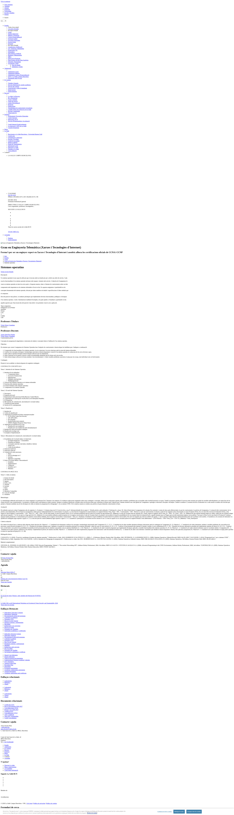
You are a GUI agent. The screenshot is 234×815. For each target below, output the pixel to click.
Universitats (7, 11)
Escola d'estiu (12, 42)
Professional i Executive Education (18, 116)
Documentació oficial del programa (14, 637)
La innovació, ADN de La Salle (17, 126)
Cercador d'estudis (13, 29)
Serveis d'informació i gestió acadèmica (19, 85)
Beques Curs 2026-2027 (11, 709)
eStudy (6, 684)
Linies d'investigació (14, 103)
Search (6, 17)
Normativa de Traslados (11, 629)
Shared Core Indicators (11, 655)
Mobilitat (7, 645)
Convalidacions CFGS (10, 713)
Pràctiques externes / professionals (14, 644)
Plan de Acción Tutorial (11, 621)
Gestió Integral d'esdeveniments (17, 124)
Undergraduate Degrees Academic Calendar (17, 660)
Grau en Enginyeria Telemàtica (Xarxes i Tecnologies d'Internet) (22, 261)
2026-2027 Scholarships (11, 716)
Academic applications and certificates (15, 673)
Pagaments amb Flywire (15, 78)
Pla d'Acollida (8, 648)
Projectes (10, 104)
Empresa (6, 114)
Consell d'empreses (13, 127)
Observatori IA (12, 113)
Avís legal (29, 803)
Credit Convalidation (10, 718)
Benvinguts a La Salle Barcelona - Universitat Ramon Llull (25, 134)
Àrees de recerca (13, 101)
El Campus (7, 80)
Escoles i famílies (9, 13)
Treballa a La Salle (13, 149)
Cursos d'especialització (15, 37)
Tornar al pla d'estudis (7, 272)
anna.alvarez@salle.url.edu (8, 729)
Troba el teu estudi (13, 27)
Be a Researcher (12, 98)
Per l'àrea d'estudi (13, 45)
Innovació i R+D (13, 119)
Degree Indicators (9, 657)
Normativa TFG (9, 619)
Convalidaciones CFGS (11, 708)
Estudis (6, 25)
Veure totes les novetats (7, 605)
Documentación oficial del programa (14, 616)
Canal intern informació (11, 770)
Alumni (6, 8)
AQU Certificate (9, 714)
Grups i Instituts (12, 99)
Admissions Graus (13, 71)
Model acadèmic (13, 142)
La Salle (6, 131)
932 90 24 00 (12, 195)
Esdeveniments (12, 91)
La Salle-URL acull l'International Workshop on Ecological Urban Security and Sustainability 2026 (29, 603)
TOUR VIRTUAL (13, 232)
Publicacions (11, 106)
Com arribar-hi (12, 151)
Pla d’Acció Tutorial (10, 642)
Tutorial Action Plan (10, 663)
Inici (5, 256)
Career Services (12, 118)
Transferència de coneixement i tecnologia (20, 108)
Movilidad (7, 624)
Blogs (6, 129)
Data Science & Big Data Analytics (18, 60)
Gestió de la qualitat (13, 141)
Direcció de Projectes (14, 58)
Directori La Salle (13, 147)
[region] (117, 812)
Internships (7, 666)
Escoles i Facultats (13, 139)
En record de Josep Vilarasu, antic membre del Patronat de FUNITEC (21, 595)
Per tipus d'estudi (13, 30)
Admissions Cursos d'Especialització (18, 75)
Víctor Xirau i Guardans (8, 325)
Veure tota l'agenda (6, 582)
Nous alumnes (8, 4)
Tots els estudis (16, 65)
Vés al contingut (5, 1)
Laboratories (8, 693)
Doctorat (10, 43)
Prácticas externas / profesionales (13, 622)
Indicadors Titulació (10, 635)
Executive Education (14, 40)
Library (6, 695)
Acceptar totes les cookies (194, 811)
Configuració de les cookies (164, 811)
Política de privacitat (39, 803)
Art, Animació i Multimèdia (16, 48)
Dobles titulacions (13, 34)
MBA (9, 57)
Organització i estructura (15, 137)
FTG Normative (9, 661)
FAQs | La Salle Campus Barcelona (18, 76)
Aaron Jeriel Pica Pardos (8, 334)
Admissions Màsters (14, 73)
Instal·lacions (12, 90)
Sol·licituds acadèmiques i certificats (14, 652)
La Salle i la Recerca (14, 96)
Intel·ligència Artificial (14, 53)
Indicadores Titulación (10, 614)
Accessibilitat (8, 768)
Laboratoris (7, 687)
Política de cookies (51, 803)
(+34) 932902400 (8, 742)
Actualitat (7, 235)
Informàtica (11, 52)
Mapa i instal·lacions (10, 767)
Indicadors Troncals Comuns (12, 634)
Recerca (6, 93)
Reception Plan (8, 665)
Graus (10, 32)
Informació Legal (13, 146)
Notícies (10, 238)
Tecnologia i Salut (13, 63)
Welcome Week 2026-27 (8, 572)
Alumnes (7, 6)
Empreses (7, 9)
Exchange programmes (11, 668)
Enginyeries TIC (13, 50)
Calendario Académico (11, 617)
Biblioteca (7, 682)
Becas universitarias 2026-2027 (13, 706)
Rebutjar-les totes (179, 811)
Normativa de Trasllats (10, 650)
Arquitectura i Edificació (15, 47)
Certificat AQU (8, 711)
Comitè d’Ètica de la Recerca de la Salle (19, 109)
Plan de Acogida (9, 627)
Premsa (6, 14)
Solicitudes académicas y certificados (15, 631)
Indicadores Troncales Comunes (13, 612)
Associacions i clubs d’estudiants (17, 88)
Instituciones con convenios (12, 626)
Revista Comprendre (14, 111)
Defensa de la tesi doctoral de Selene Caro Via (14, 579)
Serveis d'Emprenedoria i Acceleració (19, 121)
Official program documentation (13, 658)
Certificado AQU (9, 705)
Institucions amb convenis (11, 647)
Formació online (12, 39)
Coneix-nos (11, 136)
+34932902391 (5, 727)
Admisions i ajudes (17, 67)
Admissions (7, 68)
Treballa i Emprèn (13, 83)
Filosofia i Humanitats (14, 62)
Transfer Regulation (10, 671)
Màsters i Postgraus (13, 35)
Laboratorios (8, 681)
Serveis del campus (13, 86)
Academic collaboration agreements (14, 670)
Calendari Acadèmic (10, 639)
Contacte (7, 152)
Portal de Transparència (15, 144)
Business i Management (15, 55)
